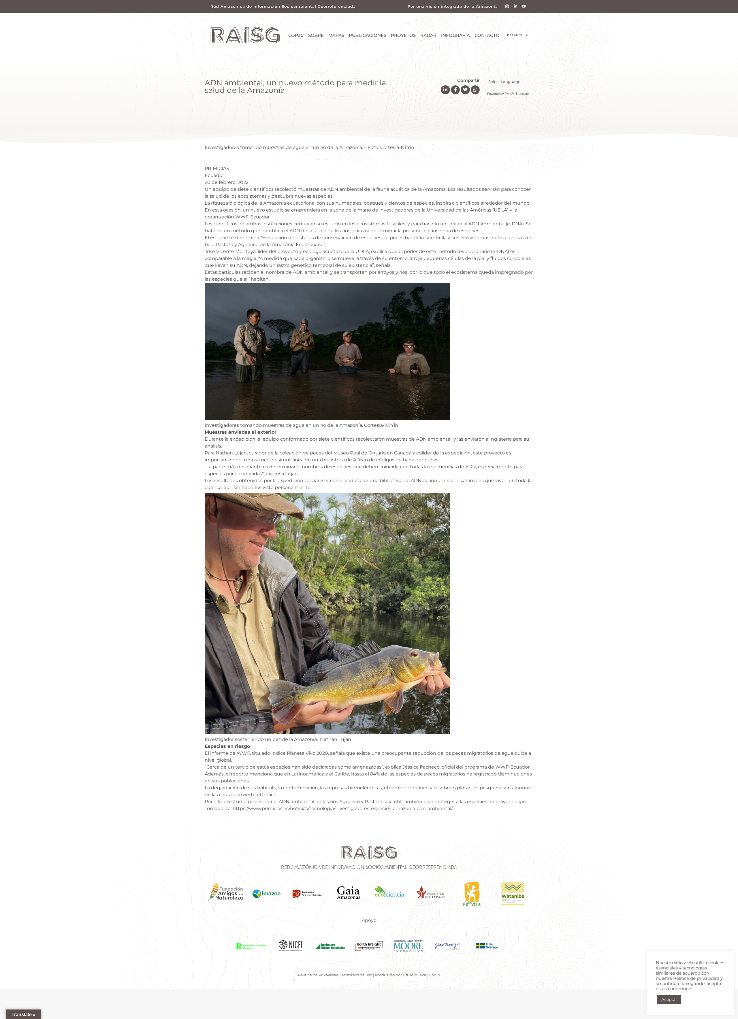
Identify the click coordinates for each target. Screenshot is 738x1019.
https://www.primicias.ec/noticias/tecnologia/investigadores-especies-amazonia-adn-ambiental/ (343, 808)
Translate (522, 93)
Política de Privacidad (318, 975)
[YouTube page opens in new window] (524, 6)
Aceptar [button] (669, 999)
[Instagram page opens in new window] (507, 6)
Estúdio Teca (414, 975)
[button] (517, 35)
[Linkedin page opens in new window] (515, 6)
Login (434, 975)
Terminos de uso (357, 975)
